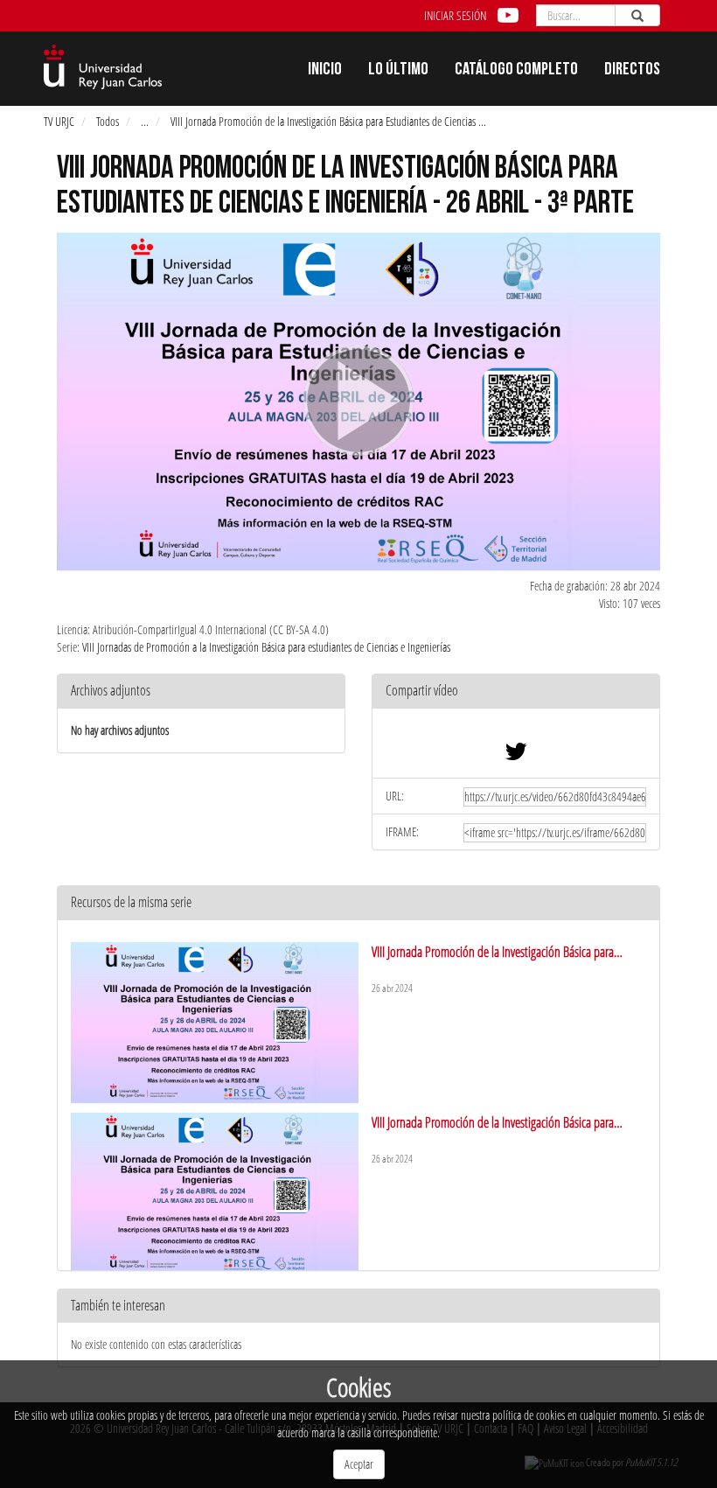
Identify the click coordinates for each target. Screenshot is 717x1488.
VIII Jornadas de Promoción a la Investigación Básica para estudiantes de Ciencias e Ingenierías (266, 647)
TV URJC (59, 121)
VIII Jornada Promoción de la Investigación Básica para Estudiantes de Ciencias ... (328, 121)
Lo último (398, 71)
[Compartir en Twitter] (516, 755)
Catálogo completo (516, 71)
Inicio (325, 71)
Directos (632, 71)
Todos (107, 121)
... (145, 121)
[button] (515, 691)
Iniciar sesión (455, 15)
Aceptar (359, 1464)
